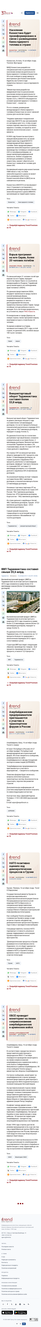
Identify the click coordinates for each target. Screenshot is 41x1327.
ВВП (9, 659)
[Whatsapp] (3, 1304)
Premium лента (6, 1249)
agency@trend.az (6, 1237)
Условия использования (9, 1286)
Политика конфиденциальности (12, 1288)
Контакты (5, 1262)
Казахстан (11, 202)
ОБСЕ (10, 1157)
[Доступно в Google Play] (20, 1312)
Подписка (5, 1275)
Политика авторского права (10, 1291)
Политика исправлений (9, 1268)
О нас (3, 1257)
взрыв (18, 341)
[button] (3, 21)
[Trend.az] (7, 13)
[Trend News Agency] (7, 1219)
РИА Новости (29, 311)
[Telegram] (20, 1304)
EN (17, 1323)
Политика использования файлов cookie (14, 1294)
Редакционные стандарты (10, 1265)
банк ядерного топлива (25, 202)
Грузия (10, 963)
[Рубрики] (38, 13)
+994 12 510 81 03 (6, 1235)
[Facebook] (7, 1304)
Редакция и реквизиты (9, 1259)
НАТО (18, 963)
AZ (20, 1323)
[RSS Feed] (28, 1304)
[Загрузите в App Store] (7, 1312)
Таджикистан (12, 526)
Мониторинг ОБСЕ (21, 1157)
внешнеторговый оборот (28, 526)
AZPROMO (11, 811)
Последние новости (8, 1246)
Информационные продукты (10, 1278)
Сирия (10, 341)
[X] (11, 1304)
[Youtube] (16, 1304)
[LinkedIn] (24, 1304)
